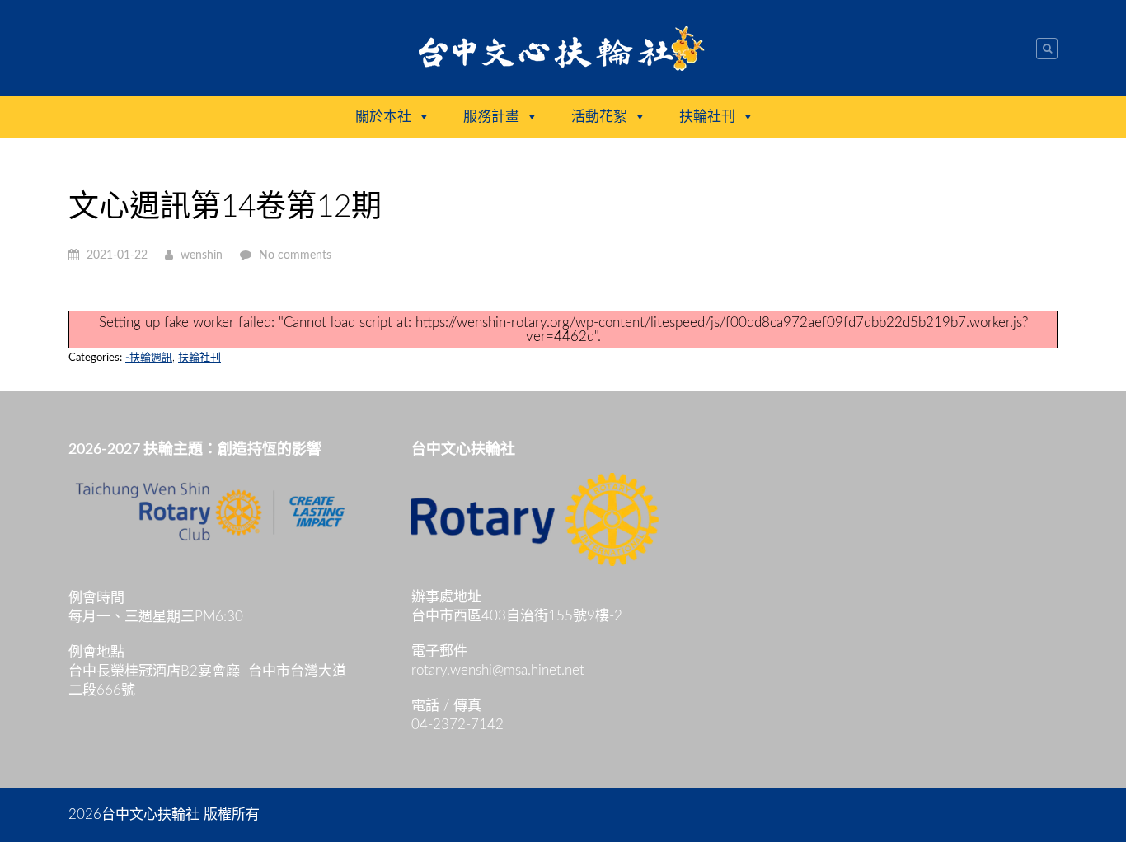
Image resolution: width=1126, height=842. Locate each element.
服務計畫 (491, 117)
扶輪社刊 (707, 117)
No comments (295, 255)
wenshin (202, 255)
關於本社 (383, 117)
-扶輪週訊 (148, 358)
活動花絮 (599, 117)
